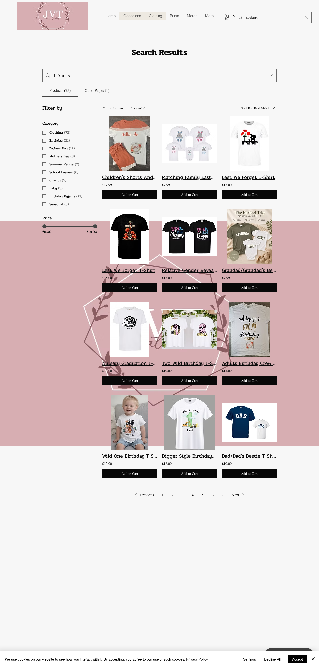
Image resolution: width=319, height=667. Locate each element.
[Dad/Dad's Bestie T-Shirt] (249, 422)
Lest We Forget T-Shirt (248, 177)
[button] (226, 18)
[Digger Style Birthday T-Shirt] (189, 422)
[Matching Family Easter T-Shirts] (189, 143)
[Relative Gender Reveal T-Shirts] (189, 236)
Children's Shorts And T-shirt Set (129, 177)
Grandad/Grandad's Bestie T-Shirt (249, 270)
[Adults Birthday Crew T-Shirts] (249, 329)
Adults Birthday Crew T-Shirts (249, 363)
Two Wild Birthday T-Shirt (189, 363)
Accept (297, 659)
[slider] (44, 226)
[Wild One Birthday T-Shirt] (129, 422)
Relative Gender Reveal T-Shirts (189, 270)
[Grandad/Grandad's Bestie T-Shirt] (249, 236)
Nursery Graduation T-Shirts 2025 (129, 363)
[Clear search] (306, 17)
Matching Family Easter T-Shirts (189, 177)
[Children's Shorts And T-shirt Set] (129, 143)
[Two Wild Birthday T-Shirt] (189, 329)
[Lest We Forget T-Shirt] (249, 143)
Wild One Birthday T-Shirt (129, 456)
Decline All (272, 659)
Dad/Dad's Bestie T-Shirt (249, 456)
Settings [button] (249, 659)
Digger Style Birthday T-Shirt (189, 456)
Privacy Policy (197, 659)
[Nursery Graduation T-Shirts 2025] (129, 329)
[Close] (313, 659)
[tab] (60, 90)
